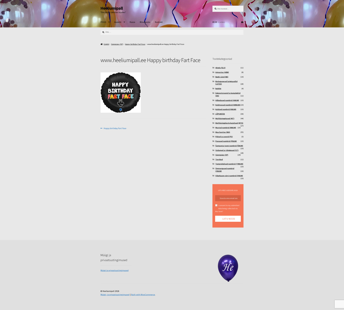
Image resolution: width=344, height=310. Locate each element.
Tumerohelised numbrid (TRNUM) (229, 164)
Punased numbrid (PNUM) (226, 141)
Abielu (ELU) (220, 67)
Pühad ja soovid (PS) (224, 136)
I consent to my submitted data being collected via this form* (227, 208)
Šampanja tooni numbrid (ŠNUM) (229, 146)
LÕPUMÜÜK (220, 114)
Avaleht (117, 22)
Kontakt (159, 22)
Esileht (106, 44)
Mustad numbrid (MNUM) (225, 127)
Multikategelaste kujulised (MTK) (229, 123)
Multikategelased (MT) (224, 118)
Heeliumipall (112, 8)
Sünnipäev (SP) (117, 44)
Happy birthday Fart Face (135, 44)
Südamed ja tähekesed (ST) (227, 150)
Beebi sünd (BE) (221, 77)
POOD (103, 22)
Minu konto (145, 22)
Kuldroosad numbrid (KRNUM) (227, 105)
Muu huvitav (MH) (222, 132)
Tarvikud (219, 159)
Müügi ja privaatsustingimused (114, 270)
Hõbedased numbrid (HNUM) (227, 100)
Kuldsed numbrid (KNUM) (225, 109)
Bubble (218, 88)
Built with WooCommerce (143, 294)
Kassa (132, 22)
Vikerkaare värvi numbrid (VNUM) (229, 175)
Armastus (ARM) (222, 72)
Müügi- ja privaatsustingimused (115, 294)
